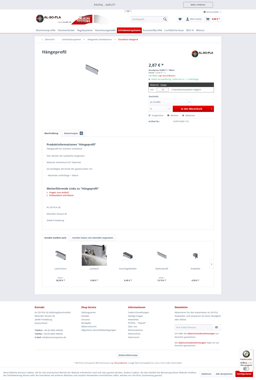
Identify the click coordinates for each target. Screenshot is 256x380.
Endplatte (195, 268)
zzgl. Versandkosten (166, 75)
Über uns (132, 326)
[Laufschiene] (60, 255)
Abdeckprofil (161, 268)
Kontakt (85, 316)
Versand (85, 319)
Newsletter (133, 319)
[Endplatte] (195, 255)
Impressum (133, 337)
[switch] (246, 368)
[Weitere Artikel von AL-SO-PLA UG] (203, 55)
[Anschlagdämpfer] (128, 255)
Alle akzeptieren (224, 373)
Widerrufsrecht (88, 326)
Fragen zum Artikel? (59, 192)
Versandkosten (120, 363)
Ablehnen (206, 373)
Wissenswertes (135, 330)
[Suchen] (165, 19)
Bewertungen (73, 133)
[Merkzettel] (180, 19)
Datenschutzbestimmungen (201, 333)
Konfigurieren (244, 373)
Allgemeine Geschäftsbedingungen (98, 330)
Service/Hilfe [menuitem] (212, 12)
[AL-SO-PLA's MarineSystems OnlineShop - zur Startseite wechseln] (73, 19)
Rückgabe (86, 323)
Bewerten (190, 115)
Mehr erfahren (198, 4)
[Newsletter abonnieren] (216, 327)
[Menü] (251, 350)
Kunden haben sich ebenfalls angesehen (92, 237)
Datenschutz (134, 333)
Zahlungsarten (88, 312)
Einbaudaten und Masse (61, 195)
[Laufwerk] (94, 255)
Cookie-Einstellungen (138, 312)
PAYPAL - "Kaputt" (137, 323)
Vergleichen (157, 115)
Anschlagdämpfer (128, 268)
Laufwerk (94, 268)
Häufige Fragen (135, 316)
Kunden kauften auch (55, 237)
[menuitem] (149, 19)
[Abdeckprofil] (161, 255)
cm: (152, 89)
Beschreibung (51, 133)
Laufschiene (61, 268)
